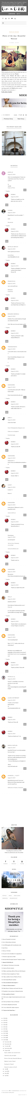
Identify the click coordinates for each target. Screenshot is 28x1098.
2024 (4, 1016)
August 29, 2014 (11, 771)
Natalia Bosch (13, 240)
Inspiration (5, 892)
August (6, 1044)
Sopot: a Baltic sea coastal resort (12, 1046)
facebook (6, 857)
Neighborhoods (13, 892)
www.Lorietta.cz (12, 506)
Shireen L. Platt (13, 769)
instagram (14, 857)
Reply (25, 183)
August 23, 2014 (11, 310)
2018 (4, 1025)
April (6, 1069)
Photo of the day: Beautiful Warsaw (13, 1052)
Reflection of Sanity (13, 781)
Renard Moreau (13, 308)
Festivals (4, 889)
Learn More (11, 13)
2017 (4, 1027)
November (7, 1038)
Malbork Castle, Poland (9, 1055)
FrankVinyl (10, 285)
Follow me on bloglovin (13, 425)
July (5, 1063)
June (6, 1065)
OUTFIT (12, 637)
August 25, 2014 (11, 531)
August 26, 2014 (14, 190)
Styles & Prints (11, 181)
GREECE (10, 889)
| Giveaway (20, 781)
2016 (4, 1029)
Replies (8, 185)
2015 (4, 1031)
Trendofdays (12, 340)
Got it (18, 13)
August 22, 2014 (11, 168)
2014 (4, 1033)
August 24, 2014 (11, 452)
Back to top (22, 1088)
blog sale (10, 601)
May (6, 1067)
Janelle (10, 166)
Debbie (13, 188)
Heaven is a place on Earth (10, 1061)
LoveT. (10, 479)
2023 (4, 1018)
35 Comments (6, 115)
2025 (4, 1014)
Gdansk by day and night (10, 1049)
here (23, 606)
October (7, 1040)
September (7, 1042)
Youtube (22, 857)
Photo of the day (14, 31)
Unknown (11, 379)
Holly (10, 591)
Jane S (10, 411)
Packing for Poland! (9, 1058)
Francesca (11, 275)
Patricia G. (11, 670)
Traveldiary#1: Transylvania (13, 146)
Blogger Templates (8, 1086)
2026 (4, 1012)
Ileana (10, 204)
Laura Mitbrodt (13, 692)
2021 (4, 1020)
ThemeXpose (15, 1084)
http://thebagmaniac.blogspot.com (16, 421)
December (7, 1035)
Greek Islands (17, 889)
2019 (4, 1023)
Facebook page (11, 429)
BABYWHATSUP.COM (13, 648)
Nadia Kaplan (12, 739)
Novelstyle (10, 216)
